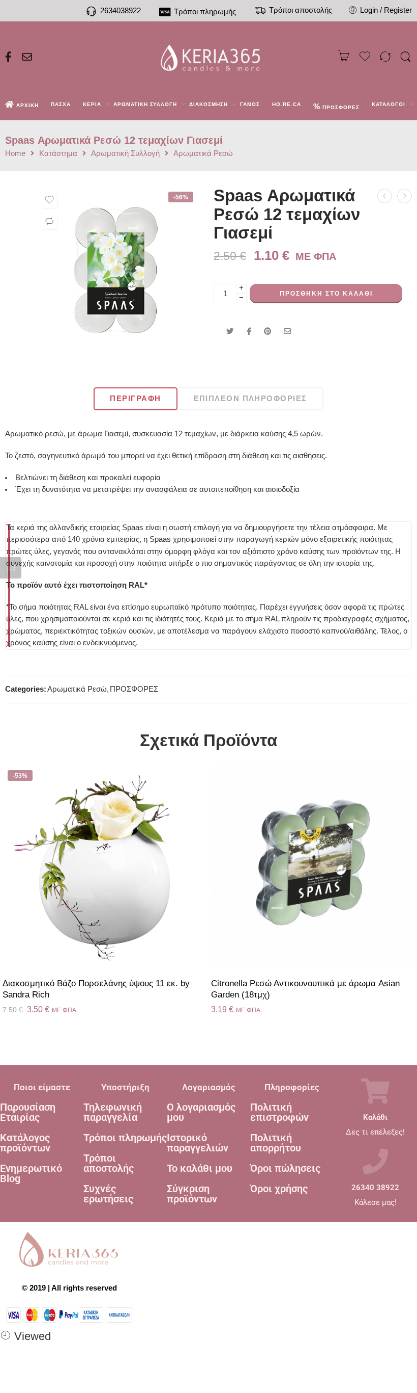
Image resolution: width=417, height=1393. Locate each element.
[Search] (405, 57)
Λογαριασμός (208, 1087)
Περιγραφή (135, 399)
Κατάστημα (58, 153)
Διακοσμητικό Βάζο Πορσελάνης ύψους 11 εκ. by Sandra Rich (96, 989)
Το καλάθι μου (199, 1168)
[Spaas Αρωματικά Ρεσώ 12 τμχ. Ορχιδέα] (404, 196)
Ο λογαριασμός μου (201, 1112)
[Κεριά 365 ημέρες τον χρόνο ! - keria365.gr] (208, 57)
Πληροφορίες (291, 1087)
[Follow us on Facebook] (8, 57)
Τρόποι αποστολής (108, 1163)
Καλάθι (375, 1117)
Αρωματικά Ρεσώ (203, 153)
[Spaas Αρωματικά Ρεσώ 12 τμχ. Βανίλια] (384, 196)
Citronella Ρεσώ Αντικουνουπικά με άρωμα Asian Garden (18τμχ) (305, 989)
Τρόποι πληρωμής (125, 1138)
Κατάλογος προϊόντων (25, 1143)
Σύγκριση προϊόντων (192, 1193)
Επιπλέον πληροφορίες (250, 399)
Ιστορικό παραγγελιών (197, 1143)
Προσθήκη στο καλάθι (326, 293)
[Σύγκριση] (49, 221)
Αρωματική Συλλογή (125, 153)
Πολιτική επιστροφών (279, 1112)
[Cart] (344, 57)
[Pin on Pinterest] (267, 331)
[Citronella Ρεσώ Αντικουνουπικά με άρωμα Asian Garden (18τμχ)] (312, 867)
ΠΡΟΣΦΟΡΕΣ (134, 689)
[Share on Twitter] (230, 331)
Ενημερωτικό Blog (31, 1173)
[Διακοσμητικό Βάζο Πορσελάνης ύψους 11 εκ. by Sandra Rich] (104, 867)
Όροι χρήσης (279, 1188)
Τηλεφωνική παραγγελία (112, 1112)
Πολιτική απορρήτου (275, 1143)
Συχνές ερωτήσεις (108, 1193)
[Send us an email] (27, 57)
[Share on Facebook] (249, 331)
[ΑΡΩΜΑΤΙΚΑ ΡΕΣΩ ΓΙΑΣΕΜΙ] (117, 270)
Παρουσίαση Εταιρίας (27, 1112)
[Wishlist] (49, 200)
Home (15, 153)
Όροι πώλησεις (285, 1168)
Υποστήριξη (125, 1087)
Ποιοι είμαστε (42, 1087)
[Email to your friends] (287, 331)
